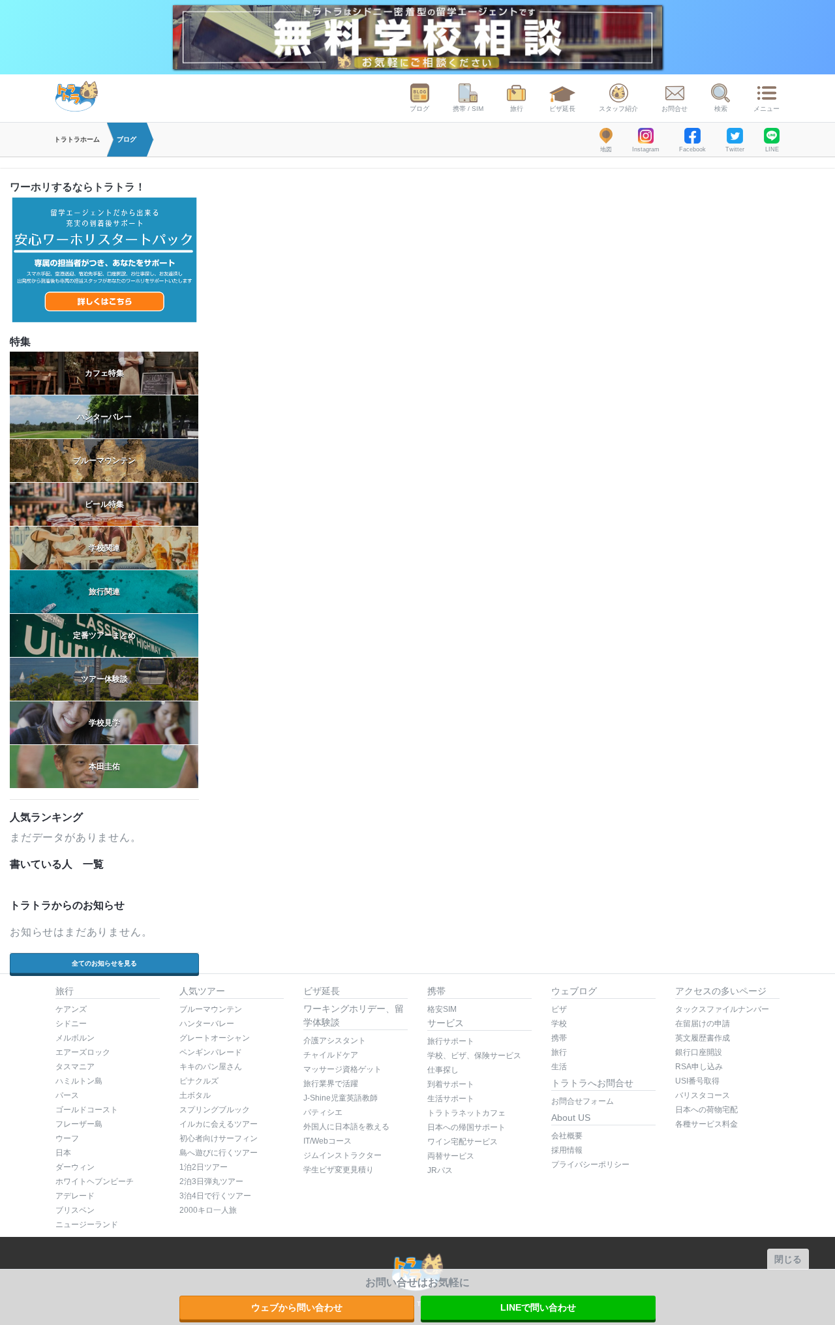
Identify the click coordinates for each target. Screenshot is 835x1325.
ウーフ (67, 1138)
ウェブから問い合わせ (296, 1307)
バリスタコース (702, 1095)
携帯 (436, 991)
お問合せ (674, 108)
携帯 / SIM (468, 108)
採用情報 (567, 1150)
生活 (559, 1066)
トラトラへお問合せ (592, 1083)
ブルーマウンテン (210, 1009)
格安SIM (442, 1009)
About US (570, 1117)
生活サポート (450, 1098)
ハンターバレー (206, 1023)
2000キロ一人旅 (208, 1210)
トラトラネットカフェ (466, 1113)
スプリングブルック (214, 1109)
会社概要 (567, 1135)
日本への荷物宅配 (706, 1109)
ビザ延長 (562, 108)
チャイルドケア (330, 1054)
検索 (720, 108)
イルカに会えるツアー (218, 1124)
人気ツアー (202, 991)
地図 (606, 149)
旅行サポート (450, 1041)
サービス (445, 1023)
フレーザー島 (78, 1124)
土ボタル (195, 1095)
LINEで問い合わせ (538, 1307)
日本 (63, 1152)
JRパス (440, 1170)
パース (67, 1095)
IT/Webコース (327, 1141)
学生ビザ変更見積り (338, 1169)
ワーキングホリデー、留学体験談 (353, 1015)
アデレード (75, 1195)
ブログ (419, 108)
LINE (772, 149)
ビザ (559, 1009)
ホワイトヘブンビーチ (94, 1181)
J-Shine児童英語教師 (340, 1098)
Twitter (734, 149)
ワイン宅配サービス (462, 1141)
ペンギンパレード (210, 1052)
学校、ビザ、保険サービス (474, 1055)
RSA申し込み (699, 1066)
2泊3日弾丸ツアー (211, 1181)
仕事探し (443, 1069)
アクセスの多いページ (721, 991)
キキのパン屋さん (210, 1066)
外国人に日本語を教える (346, 1126)
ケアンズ (71, 1009)
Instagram (646, 149)
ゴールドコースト (86, 1109)
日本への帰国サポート (466, 1127)
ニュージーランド (86, 1224)
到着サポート (450, 1084)
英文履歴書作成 (702, 1038)
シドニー (71, 1023)
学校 (559, 1023)
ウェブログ (574, 991)
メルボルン (75, 1038)
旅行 (516, 108)
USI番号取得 (697, 1081)
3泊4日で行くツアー (215, 1195)
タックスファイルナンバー (722, 1009)
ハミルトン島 (78, 1081)
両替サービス (450, 1156)
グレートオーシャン (214, 1038)
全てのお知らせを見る (104, 963)
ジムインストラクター (342, 1155)
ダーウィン (75, 1167)
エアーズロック (82, 1052)
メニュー (766, 108)
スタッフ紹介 (618, 108)
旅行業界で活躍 (330, 1083)
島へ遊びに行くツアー (218, 1152)
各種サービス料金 (706, 1124)
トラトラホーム (77, 139)
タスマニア (75, 1066)
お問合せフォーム (582, 1101)
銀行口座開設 (698, 1052)
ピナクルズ (199, 1081)
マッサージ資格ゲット (342, 1069)
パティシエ (322, 1112)
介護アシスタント (334, 1040)
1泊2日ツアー (203, 1167)
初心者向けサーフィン (218, 1138)
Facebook (692, 149)
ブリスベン (75, 1210)
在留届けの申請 (702, 1023)
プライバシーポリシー (590, 1164)
